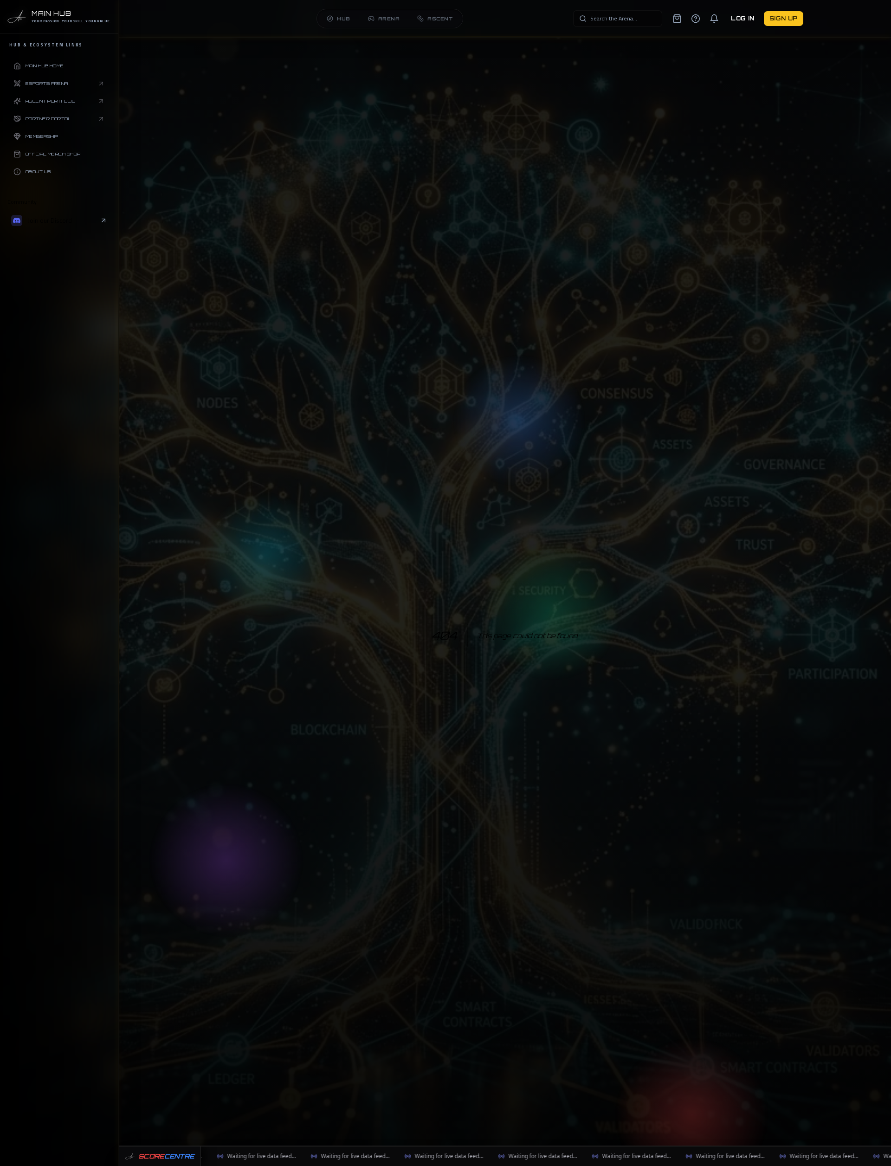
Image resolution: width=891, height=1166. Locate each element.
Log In (743, 18)
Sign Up (783, 18)
